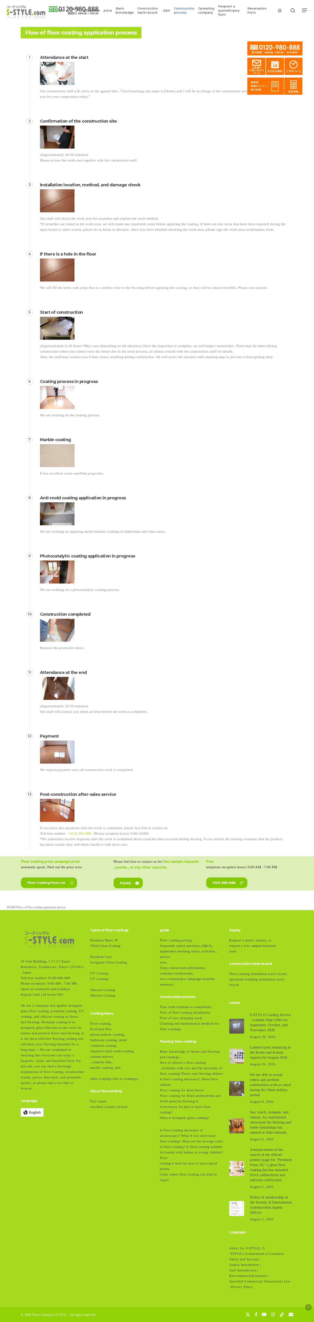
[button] (305, 10)
